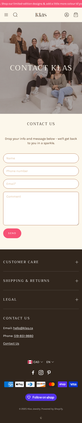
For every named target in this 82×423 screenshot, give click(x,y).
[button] (6, 14)
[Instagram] (41, 372)
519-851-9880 (23, 336)
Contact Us (11, 343)
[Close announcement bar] (78, 3)
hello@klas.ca (23, 328)
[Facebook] (33, 372)
